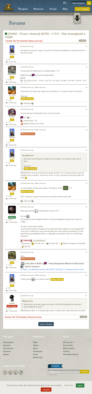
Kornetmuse (12, 75)
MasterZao (12, 260)
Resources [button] (39, 9)
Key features (8, 348)
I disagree (46, 389)
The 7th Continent (20, 41)
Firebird (12, 215)
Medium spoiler (27, 134)
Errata (35, 354)
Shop (65, 9)
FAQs (35, 342)
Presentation (8, 342)
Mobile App (37, 357)
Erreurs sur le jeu (36, 41)
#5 (86, 130)
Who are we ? (68, 342)
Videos (36, 345)
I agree (80, 385)
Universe (6, 345)
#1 (86, 46)
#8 (86, 207)
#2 (86, 67)
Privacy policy (69, 348)
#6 (86, 150)
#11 (86, 296)
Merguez (12, 54)
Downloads (37, 351)
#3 (86, 87)
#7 (86, 183)
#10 (86, 275)
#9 (86, 252)
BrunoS (12, 303)
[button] (65, 3)
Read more (68, 385)
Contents (7, 351)
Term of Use (68, 345)
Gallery (6, 354)
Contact (66, 351)
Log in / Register (82, 9)
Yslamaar (12, 95)
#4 (86, 109)
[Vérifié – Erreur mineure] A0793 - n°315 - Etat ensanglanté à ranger (45, 35)
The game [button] (23, 9)
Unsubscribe (52, 374)
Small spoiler (27, 98)
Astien (12, 117)
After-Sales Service (70, 354)
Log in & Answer (46, 324)
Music (35, 348)
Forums (53, 9)
